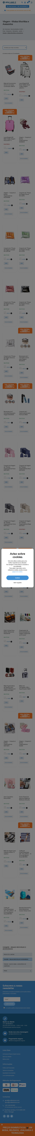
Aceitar (17, 578)
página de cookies (17, 571)
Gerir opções (18, 582)
